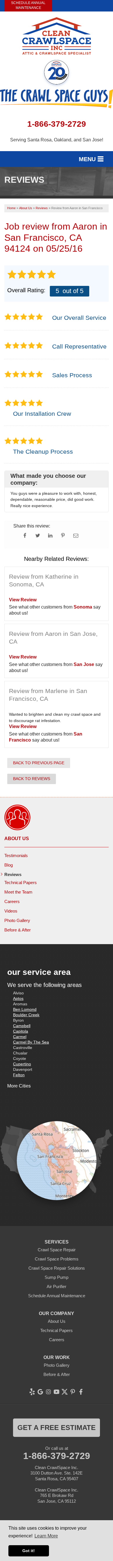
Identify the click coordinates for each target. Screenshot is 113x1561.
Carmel (19, 1036)
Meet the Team (18, 892)
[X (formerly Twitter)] (64, 1391)
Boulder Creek (26, 1015)
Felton (19, 1075)
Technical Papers (20, 882)
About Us (16, 838)
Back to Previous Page (38, 763)
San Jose (84, 664)
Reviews (12, 874)
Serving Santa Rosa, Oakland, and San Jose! (56, 139)
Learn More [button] (46, 1535)
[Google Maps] (40, 1391)
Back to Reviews (31, 778)
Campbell (21, 1025)
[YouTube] (56, 1391)
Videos (10, 911)
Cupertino (22, 1064)
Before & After (17, 929)
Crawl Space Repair (57, 1249)
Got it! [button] (28, 1550)
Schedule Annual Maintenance (28, 5)
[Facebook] (80, 1391)
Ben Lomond (25, 1009)
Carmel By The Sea (31, 1042)
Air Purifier (56, 1286)
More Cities (19, 1085)
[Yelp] (32, 1391)
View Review (23, 599)
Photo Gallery (17, 920)
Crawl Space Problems (57, 1258)
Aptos (18, 998)
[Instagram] (48, 1391)
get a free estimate (56, 1427)
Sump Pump (56, 1277)
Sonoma (83, 607)
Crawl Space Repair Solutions (56, 1268)
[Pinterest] (72, 1391)
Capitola (20, 1031)
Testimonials (16, 855)
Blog (8, 865)
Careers (12, 901)
